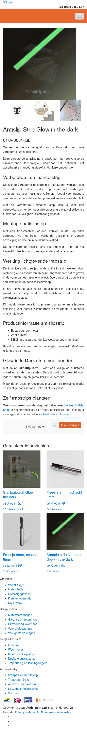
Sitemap (13, 693)
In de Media (15, 589)
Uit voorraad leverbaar (22, 624)
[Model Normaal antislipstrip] (16, 110)
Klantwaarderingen (20, 615)
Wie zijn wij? (16, 585)
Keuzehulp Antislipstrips (23, 689)
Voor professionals (20, 628)
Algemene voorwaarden (55, 712)
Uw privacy (15, 603)
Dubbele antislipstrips (21, 658)
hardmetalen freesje (56, 414)
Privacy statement (26, 712)
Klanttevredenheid (19, 598)
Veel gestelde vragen (21, 633)
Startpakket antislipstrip (23, 675)
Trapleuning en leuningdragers (27, 663)
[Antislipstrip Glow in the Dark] (43, 64)
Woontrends (16, 649)
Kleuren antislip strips (21, 654)
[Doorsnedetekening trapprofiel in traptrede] (43, 110)
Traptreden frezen (19, 680)
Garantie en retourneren (23, 619)
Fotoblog (13, 645)
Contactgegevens (19, 594)
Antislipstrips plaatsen (22, 684)
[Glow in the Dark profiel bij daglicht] (70, 110)
